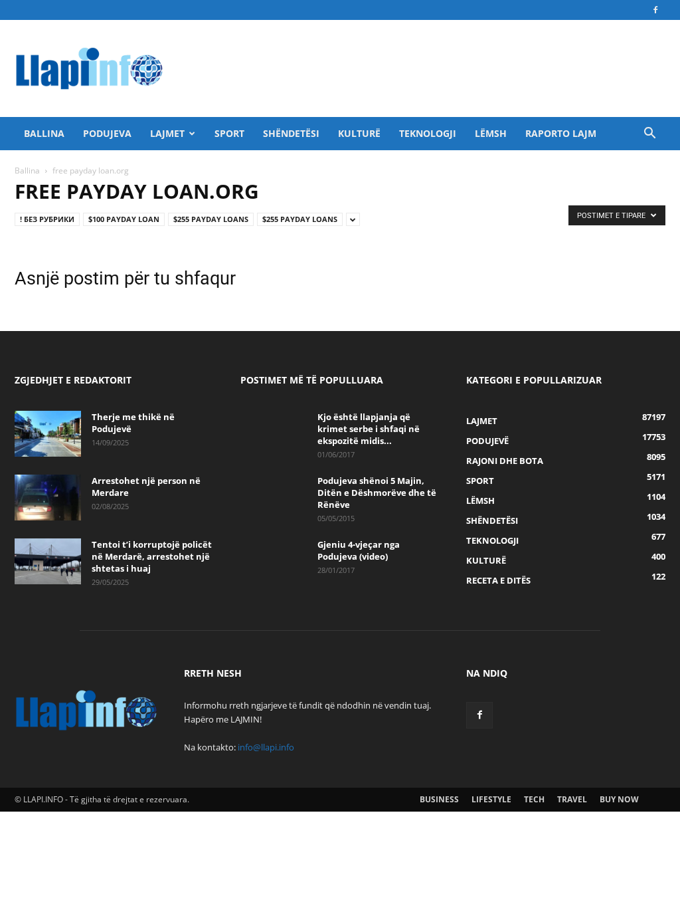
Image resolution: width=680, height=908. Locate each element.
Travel (572, 799)
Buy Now (619, 799)
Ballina (44, 133)
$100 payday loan (123, 219)
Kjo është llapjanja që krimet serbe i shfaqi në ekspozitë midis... (368, 429)
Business (439, 799)
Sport (229, 133)
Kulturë (359, 133)
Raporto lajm (560, 133)
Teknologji (427, 133)
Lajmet (167, 133)
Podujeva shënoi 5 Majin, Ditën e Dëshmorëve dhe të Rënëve (376, 493)
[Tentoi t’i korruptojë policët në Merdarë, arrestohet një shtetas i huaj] (48, 561)
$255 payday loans (210, 219)
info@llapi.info (266, 747)
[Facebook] (655, 10)
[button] (649, 134)
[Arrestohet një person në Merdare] (48, 497)
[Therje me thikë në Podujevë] (48, 434)
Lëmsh (491, 133)
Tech (534, 799)
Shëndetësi (291, 133)
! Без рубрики (47, 219)
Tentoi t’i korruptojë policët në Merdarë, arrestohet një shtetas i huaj (152, 556)
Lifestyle (491, 799)
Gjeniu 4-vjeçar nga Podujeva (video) (358, 550)
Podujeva (107, 133)
